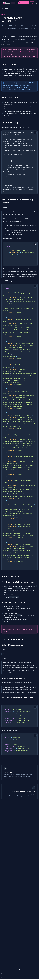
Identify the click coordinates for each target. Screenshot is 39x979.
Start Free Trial (23, 3)
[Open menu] (36, 2)
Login (32, 3)
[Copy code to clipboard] (35, 132)
